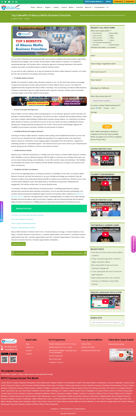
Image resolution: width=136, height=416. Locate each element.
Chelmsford (12, 388)
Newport (74, 388)
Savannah (28, 396)
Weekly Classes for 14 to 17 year (60, 347)
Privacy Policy (86, 344)
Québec (28, 404)
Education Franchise (89, 15)
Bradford (91, 385)
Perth (84, 401)
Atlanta (53, 393)
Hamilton (35, 404)
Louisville (12, 396)
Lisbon (50, 399)
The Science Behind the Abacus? (22, 219)
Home (81, 15)
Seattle (77, 391)
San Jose (19, 391)
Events (108, 1)
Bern (113, 396)
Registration (130, 1)
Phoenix (106, 391)
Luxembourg (57, 399)
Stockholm (27, 401)
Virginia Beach (62, 396)
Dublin (34, 399)
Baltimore (47, 393)
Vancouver (13, 404)
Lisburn (131, 385)
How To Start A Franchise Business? (23, 223)
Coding (20, 374)
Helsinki (40, 399)
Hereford (81, 388)
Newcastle (85, 383)
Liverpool (16, 383)
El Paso (105, 393)
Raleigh (75, 393)
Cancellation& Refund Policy (90, 350)
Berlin (109, 396)
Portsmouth (10, 385)
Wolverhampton (116, 385)
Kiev (45, 399)
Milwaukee (4, 396)
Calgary (110, 401)
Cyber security (29, 374)
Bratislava (119, 396)
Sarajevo (9, 401)
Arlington (69, 393)
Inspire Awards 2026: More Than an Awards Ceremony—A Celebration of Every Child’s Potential (106, 281)
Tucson (53, 396)
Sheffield (37, 385)
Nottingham (71, 383)
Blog (27, 344)
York (65, 383)
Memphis (22, 393)
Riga (120, 399)
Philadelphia (90, 391)
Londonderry (55, 388)
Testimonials (118, 1)
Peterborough (69, 385)
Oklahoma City (119, 393)
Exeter (54, 385)
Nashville (35, 391)
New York (88, 388)
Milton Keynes (65, 388)
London (3, 383)
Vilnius (59, 401)
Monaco (75, 399)
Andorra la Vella (88, 396)
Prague (116, 399)
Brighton (43, 385)
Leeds (3, 385)
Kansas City (20, 396)
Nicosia (89, 399)
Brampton (22, 404)
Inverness (98, 385)
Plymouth (29, 385)
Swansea (20, 388)
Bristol (9, 383)
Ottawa (124, 401)
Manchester (46, 383)
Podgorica (109, 399)
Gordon (26, 19)
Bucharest (4, 399)
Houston (42, 391)
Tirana (39, 401)
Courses (29, 354)
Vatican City (52, 401)
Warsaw (65, 401)
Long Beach (91, 393)
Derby (132, 383)
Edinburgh (23, 383)
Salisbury (40, 388)
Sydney (71, 401)
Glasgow (54, 383)
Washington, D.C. (56, 391)
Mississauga (5, 404)
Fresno (16, 393)
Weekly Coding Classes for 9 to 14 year (62, 344)
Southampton (101, 383)
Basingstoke (54, 404)
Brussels (126, 396)
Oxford (38, 383)
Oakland (98, 393)
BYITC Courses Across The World (19, 378)
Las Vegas (98, 391)
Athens (96, 396)
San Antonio (10, 391)
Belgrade (103, 396)
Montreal (104, 401)
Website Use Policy (88, 347)
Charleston (30, 393)
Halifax (42, 404)
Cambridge (118, 383)
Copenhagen (27, 399)
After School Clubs (55, 359)
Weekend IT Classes (56, 362)
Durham (33, 388)
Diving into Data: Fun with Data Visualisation (68, 253)
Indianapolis (39, 393)
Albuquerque (46, 396)
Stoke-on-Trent (20, 385)
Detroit (112, 391)
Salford (27, 388)
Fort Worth (119, 391)
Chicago (95, 388)
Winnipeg (131, 401)
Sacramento (61, 393)
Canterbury (60, 385)
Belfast (60, 383)
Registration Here (18, 244)
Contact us (29, 347)
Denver (83, 391)
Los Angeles (121, 388)
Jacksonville (128, 391)
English (14, 374)
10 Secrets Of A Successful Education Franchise (27, 215)
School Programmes (56, 356)
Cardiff (79, 383)
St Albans (47, 388)
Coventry (126, 383)
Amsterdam (78, 396)
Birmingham (31, 383)
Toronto (97, 401)
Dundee (84, 385)
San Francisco (111, 388)
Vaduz (45, 401)
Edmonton (117, 401)
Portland (71, 391)
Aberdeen (4, 388)
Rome (125, 399)
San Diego (102, 388)
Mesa (34, 396)
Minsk (70, 399)
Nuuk (94, 399)
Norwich (78, 385)
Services (29, 350)
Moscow (82, 399)
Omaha (111, 393)
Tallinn (34, 401)
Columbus (82, 393)
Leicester (111, 383)
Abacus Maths (5, 374)
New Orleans (27, 391)
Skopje (16, 401)
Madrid (65, 399)
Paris (103, 399)
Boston (129, 388)
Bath (48, 385)
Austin (3, 391)
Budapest (12, 399)
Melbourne (78, 401)
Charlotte (128, 393)
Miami (65, 391)
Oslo (98, 399)
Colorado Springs (6, 393)
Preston (125, 385)
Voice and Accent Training (44, 374)
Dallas (48, 391)
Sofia (21, 401)
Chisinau (19, 399)
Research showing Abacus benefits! (23, 228)
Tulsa (39, 396)
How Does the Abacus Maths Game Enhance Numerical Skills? (31, 253)
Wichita (70, 396)
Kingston (93, 383)
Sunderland (106, 385)
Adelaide (90, 401)
